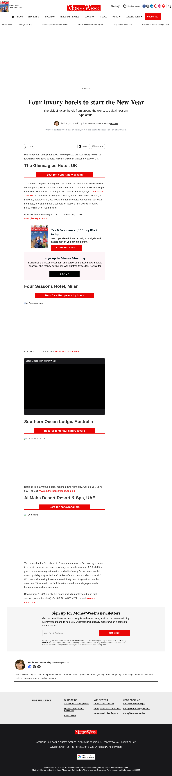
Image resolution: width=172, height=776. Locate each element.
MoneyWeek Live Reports (106, 716)
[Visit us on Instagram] (159, 6)
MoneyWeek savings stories (136, 711)
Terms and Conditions (89, 745)
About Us (41, 745)
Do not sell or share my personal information (96, 750)
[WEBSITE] (35, 667)
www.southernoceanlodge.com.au (57, 491)
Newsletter (99, 146)
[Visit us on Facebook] (144, 6)
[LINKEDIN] (30, 667)
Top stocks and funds (123, 24)
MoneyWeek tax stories (134, 716)
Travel (103, 17)
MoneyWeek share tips (134, 706)
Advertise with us (59, 750)
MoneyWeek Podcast (104, 706)
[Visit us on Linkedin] (151, 6)
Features (114, 123)
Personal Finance (69, 17)
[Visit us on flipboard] (163, 6)
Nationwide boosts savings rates (155, 24)
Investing (50, 17)
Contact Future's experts (62, 745)
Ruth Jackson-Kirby (72, 123)
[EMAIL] (39, 667)
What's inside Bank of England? (91, 24)
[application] (64, 386)
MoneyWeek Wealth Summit (107, 711)
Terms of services (77, 640)
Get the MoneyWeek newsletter (74, 712)
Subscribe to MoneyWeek (76, 706)
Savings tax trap (25, 24)
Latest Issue (70, 718)
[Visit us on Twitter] (148, 6)
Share (31, 146)
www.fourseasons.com (67, 351)
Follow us (85, 146)
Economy (89, 17)
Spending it (85, 88)
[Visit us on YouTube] (155, 6)
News (20, 17)
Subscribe (152, 17)
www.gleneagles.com (35, 218)
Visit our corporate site (119, 770)
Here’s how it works (118, 130)
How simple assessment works (55, 24)
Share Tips (33, 17)
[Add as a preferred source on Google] (86, 759)
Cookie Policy (128, 745)
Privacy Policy (111, 745)
